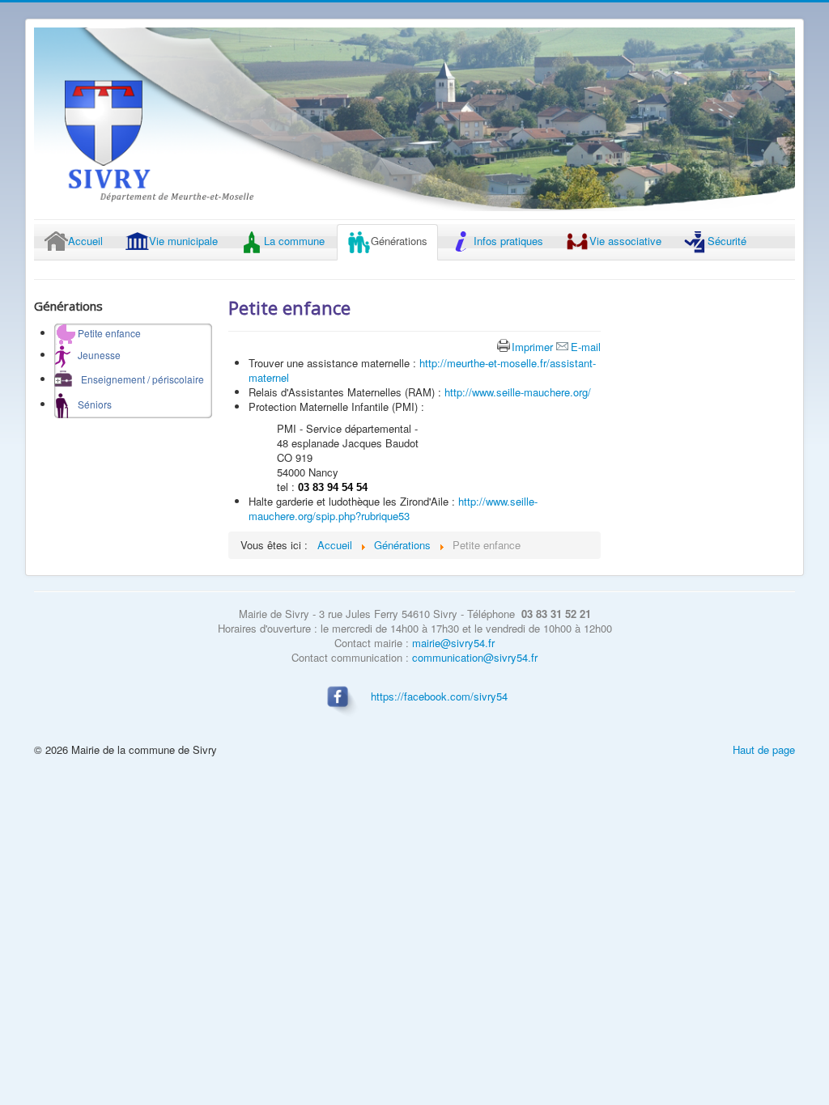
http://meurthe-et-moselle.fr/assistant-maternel (422, 370)
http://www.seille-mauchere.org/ (517, 392)
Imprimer (532, 346)
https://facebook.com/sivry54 (439, 696)
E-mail (586, 346)
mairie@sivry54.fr (453, 642)
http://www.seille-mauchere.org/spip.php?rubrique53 (393, 508)
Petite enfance (289, 307)
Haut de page (764, 749)
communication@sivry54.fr (475, 657)
